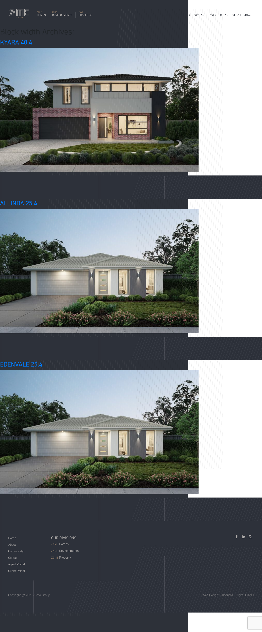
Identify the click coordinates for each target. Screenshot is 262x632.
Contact (200, 15)
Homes (41, 14)
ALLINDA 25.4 (18, 203)
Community (182, 15)
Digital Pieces (245, 595)
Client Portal (242, 15)
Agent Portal (219, 15)
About (167, 15)
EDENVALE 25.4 (21, 364)
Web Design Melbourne (217, 595)
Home (155, 15)
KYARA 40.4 (16, 42)
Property (85, 14)
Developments (62, 14)
